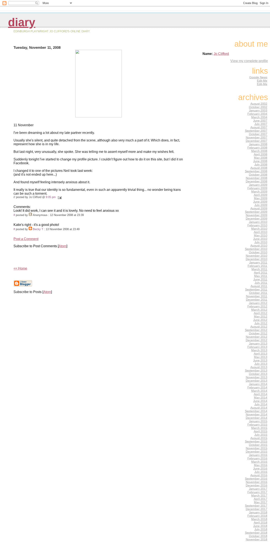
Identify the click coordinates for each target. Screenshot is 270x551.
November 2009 (256, 215)
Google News (258, 77)
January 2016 (258, 455)
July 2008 (260, 164)
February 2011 (257, 265)
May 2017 (260, 502)
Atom (62, 246)
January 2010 (258, 222)
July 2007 (260, 124)
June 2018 (260, 526)
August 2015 (258, 438)
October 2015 (258, 444)
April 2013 (260, 353)
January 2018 (258, 512)
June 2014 (260, 401)
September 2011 (256, 289)
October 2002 (258, 107)
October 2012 (258, 333)
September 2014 (256, 411)
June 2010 (260, 238)
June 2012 (260, 320)
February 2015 (257, 424)
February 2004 (257, 113)
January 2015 (258, 421)
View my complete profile (249, 61)
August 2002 (258, 103)
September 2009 (256, 211)
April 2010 (260, 232)
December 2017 (256, 509)
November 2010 (256, 255)
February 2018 (257, 515)
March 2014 (259, 390)
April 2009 (260, 195)
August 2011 (259, 286)
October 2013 (258, 374)
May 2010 (260, 235)
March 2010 (259, 228)
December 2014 (256, 417)
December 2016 (256, 485)
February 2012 (257, 306)
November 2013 (256, 377)
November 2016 (256, 482)
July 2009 (260, 205)
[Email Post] (59, 197)
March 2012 (259, 309)
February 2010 (257, 225)
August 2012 (258, 326)
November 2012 (256, 336)
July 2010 (260, 242)
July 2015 (260, 434)
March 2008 (259, 151)
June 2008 (260, 161)
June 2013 (260, 360)
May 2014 (260, 397)
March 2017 (259, 495)
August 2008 (258, 168)
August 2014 (258, 407)
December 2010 (256, 259)
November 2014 (256, 414)
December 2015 (256, 451)
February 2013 (257, 347)
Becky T (38, 229)
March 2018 (259, 519)
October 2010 (258, 252)
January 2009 (258, 184)
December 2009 (256, 218)
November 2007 (256, 137)
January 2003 (258, 110)
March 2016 (259, 461)
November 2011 (256, 296)
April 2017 (260, 499)
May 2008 (260, 157)
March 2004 (259, 117)
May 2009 (260, 198)
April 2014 (260, 394)
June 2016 (260, 468)
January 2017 (258, 488)
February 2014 (257, 387)
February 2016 (257, 458)
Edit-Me (262, 80)
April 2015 (260, 431)
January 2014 (258, 384)
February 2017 (257, 492)
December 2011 (256, 299)
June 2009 (260, 201)
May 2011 (260, 276)
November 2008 (256, 178)
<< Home (20, 268)
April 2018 (260, 522)
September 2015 (256, 441)
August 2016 (258, 475)
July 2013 (260, 363)
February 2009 (257, 188)
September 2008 (256, 171)
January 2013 (258, 343)
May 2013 (260, 357)
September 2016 (256, 478)
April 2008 (260, 154)
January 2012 (258, 303)
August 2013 (258, 367)
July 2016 (260, 472)
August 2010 (258, 245)
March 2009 (259, 191)
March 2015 (259, 428)
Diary (21, 22)
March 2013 (259, 350)
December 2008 (256, 181)
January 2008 (258, 144)
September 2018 (256, 532)
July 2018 (260, 529)
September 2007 (256, 130)
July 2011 (261, 282)
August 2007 (258, 127)
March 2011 (259, 269)
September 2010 (256, 249)
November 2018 (256, 539)
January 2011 (258, 262)
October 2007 (258, 134)
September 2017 (256, 505)
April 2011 (260, 272)
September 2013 (256, 370)
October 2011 (258, 292)
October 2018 (258, 536)
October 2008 (258, 174)
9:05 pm (51, 197)
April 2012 (260, 313)
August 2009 (258, 208)
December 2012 (256, 340)
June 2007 (260, 120)
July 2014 (260, 404)
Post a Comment (26, 239)
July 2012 (260, 323)
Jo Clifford (221, 54)
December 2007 (256, 140)
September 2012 (256, 330)
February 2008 (257, 147)
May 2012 (260, 316)
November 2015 (256, 448)
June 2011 (260, 279)
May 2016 (260, 465)
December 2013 (256, 380)
